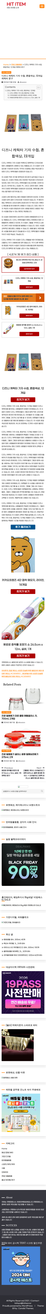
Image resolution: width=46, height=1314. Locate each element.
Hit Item (16, 4)
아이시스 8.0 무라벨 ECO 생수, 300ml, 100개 (21, 947)
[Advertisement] (23, 35)
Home (6, 65)
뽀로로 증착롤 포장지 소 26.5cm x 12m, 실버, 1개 (25, 97)
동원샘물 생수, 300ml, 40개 (14, 940)
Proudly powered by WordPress (17, 1306)
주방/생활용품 (16, 65)
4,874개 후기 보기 (29, 269)
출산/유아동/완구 (8, 1180)
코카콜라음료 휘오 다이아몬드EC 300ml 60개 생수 (23, 955)
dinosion (22, 82)
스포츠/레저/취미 (8, 1164)
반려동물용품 (6, 1160)
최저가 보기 (29, 287)
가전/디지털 (6, 1157)
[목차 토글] (37, 87)
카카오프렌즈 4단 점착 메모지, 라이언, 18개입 (23, 95)
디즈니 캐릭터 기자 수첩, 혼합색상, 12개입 (21, 91)
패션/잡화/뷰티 (7, 1153)
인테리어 (5, 1172)
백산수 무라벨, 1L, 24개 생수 (14, 943)
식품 (3, 1168)
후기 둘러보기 (23, 527)
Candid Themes (25, 1308)
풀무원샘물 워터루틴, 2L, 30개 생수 (17, 951)
